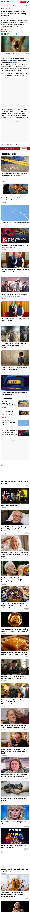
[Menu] (28, 2)
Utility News (3, 298)
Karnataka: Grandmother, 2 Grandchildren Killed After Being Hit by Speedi (14, 174)
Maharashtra (13, 62)
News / (2, 5)
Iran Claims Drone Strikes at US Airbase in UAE (15, 222)
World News (3, 202)
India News (3, 31)
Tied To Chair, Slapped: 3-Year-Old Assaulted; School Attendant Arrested (14, 369)
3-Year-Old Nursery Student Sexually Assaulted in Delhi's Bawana (15, 393)
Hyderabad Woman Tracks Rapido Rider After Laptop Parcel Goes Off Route (14, 344)
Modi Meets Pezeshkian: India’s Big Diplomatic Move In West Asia (15, 320)
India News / (7, 5)
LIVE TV (23, 1)
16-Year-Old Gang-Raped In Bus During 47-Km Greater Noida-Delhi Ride (15, 246)
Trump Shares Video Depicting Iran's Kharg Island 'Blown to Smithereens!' (14, 199)
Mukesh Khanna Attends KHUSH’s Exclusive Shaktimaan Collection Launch (14, 295)
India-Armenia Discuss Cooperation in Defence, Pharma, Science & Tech (15, 271)
